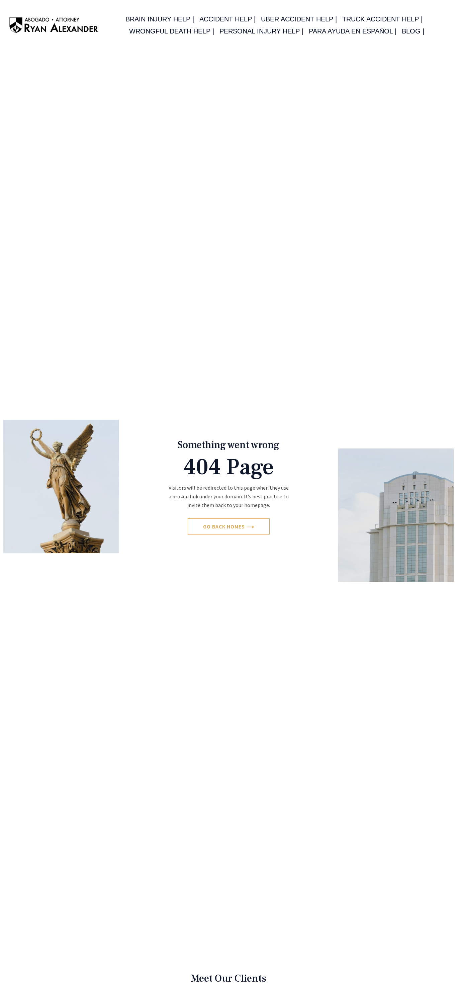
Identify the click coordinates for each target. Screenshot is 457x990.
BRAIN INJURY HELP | (159, 19)
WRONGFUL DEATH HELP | (171, 31)
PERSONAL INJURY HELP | (261, 31)
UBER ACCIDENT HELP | (299, 19)
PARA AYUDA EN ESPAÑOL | (352, 31)
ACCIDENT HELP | (227, 19)
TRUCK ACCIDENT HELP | (382, 19)
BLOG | (413, 31)
